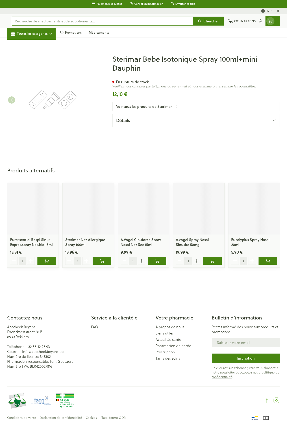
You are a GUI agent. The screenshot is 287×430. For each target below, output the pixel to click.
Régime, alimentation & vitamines (36, 69)
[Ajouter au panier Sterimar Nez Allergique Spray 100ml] (102, 261)
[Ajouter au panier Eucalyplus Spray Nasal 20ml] (268, 261)
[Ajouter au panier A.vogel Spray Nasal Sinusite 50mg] (212, 261)
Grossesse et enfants (36, 82)
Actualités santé (168, 339)
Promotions (20, 43)
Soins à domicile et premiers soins (36, 115)
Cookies (91, 417)
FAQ (94, 326)
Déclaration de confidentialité (61, 417)
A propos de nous (170, 326)
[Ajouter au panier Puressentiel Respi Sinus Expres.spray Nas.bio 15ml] (46, 261)
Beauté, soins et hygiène (36, 55)
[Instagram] (276, 400)
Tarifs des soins (168, 358)
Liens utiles (165, 333)
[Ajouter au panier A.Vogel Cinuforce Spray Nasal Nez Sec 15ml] (157, 261)
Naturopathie (36, 103)
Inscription (246, 358)
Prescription (165, 352)
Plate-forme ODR (113, 417)
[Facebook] (267, 400)
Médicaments (36, 138)
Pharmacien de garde (173, 345)
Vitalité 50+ (36, 92)
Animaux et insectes (36, 128)
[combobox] (103, 21)
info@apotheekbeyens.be (43, 351)
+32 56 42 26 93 (38, 346)
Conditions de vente (21, 417)
